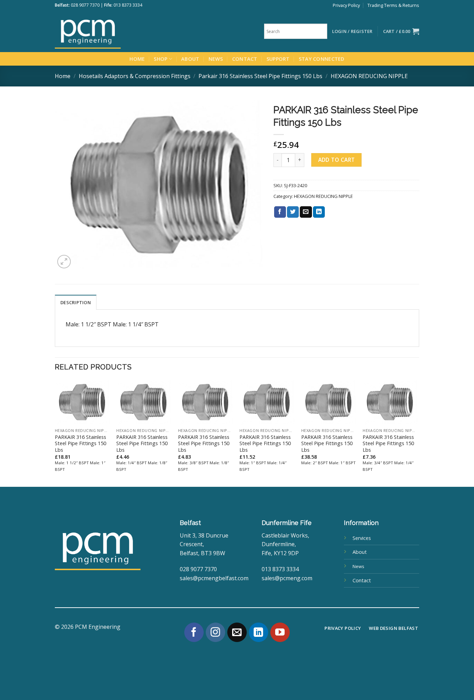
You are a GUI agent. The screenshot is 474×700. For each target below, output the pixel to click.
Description (75, 302)
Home (137, 59)
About (190, 59)
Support (278, 59)
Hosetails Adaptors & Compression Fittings (135, 76)
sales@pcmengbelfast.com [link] (214, 578)
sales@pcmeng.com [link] (287, 578)
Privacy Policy (346, 5)
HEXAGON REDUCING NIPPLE (369, 76)
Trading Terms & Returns (393, 5)
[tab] (75, 302)
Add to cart (336, 160)
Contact (244, 59)
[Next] (417, 432)
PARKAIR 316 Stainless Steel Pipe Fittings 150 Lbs (80, 443)
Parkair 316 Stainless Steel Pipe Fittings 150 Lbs (260, 76)
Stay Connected (322, 59)
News (216, 59)
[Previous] (55, 432)
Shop (160, 59)
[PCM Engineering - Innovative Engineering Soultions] (107, 31)
